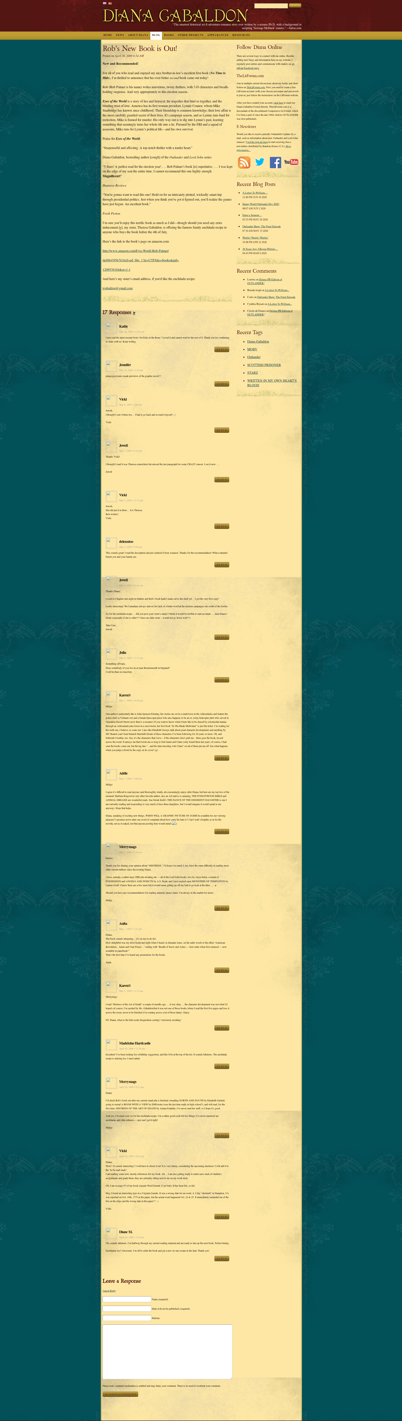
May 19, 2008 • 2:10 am (131, 370)
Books (169, 35)
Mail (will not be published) (171, 1308)
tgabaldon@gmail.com (118, 288)
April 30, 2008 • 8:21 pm (131, 1087)
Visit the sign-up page (257, 142)
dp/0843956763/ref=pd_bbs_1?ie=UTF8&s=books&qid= (141, 260)
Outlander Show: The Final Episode (261, 226)
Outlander (253, 357)
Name (160, 1299)
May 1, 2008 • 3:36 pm (130, 852)
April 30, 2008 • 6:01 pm (131, 1156)
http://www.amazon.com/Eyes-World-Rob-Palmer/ (136, 250)
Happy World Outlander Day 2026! (260, 204)
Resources (241, 35)
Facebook (275, 162)
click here (278, 102)
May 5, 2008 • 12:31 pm (131, 500)
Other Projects (191, 35)
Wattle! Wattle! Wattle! (255, 237)
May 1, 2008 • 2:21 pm (130, 928)
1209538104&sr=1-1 (116, 269)
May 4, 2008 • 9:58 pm (130, 546)
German (110, 3)
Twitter (259, 162)
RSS (244, 162)
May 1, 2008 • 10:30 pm (131, 700)
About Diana (138, 35)
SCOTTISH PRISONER (264, 365)
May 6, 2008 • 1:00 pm (130, 404)
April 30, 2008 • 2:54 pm (131, 1237)
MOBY (252, 349)
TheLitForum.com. (256, 87)
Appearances (218, 35)
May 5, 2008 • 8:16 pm (130, 450)
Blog (156, 35)
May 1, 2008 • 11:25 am (131, 990)
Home (107, 35)
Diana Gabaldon (258, 341)
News (120, 35)
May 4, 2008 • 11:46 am (131, 585)
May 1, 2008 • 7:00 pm (130, 778)
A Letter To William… (255, 193)
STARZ (252, 372)
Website (156, 1318)
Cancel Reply (109, 1290)
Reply (221, 349)
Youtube (291, 162)
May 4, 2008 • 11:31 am (131, 657)
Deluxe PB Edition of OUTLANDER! (264, 281)
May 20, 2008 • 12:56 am (131, 331)
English (104, 3)
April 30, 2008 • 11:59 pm (132, 1048)
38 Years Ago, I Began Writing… (260, 249)
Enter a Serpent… (252, 215)
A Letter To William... (277, 290)
